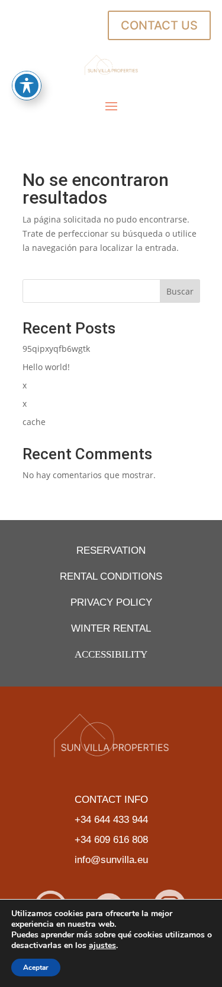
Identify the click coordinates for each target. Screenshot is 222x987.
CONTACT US (159, 25)
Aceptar (36, 967)
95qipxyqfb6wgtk (56, 348)
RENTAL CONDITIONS (111, 576)
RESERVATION (111, 550)
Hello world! (46, 366)
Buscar (180, 291)
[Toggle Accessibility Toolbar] (26, 85)
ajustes (102, 945)
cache (34, 421)
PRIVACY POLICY (111, 602)
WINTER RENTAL (111, 628)
